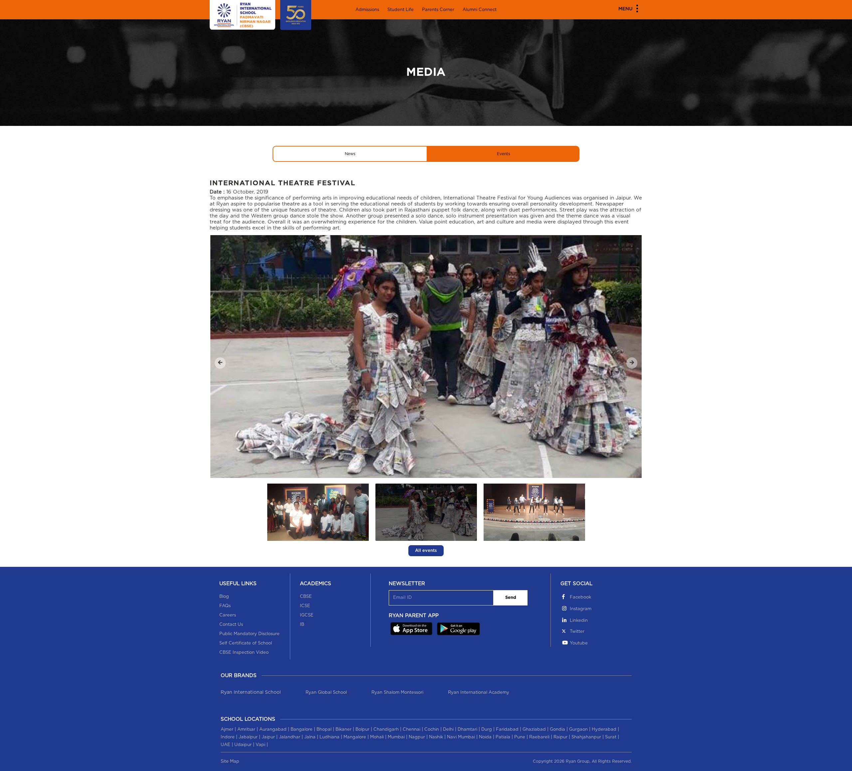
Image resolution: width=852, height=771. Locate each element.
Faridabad (507, 729)
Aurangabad (273, 729)
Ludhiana (329, 737)
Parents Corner (438, 10)
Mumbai (396, 737)
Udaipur (243, 745)
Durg (486, 729)
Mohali (377, 737)
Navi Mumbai (461, 737)
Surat (610, 737)
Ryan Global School (326, 692)
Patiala (503, 737)
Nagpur (417, 737)
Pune (519, 737)
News (350, 154)
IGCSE (307, 615)
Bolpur (362, 729)
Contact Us (231, 624)
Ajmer (227, 729)
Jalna (310, 737)
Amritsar (246, 729)
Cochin (431, 729)
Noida (485, 737)
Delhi (448, 729)
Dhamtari (467, 729)
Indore (228, 737)
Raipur (560, 737)
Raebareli (539, 737)
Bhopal (324, 729)
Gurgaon (578, 729)
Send (510, 597)
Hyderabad (604, 729)
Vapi (260, 745)
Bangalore (302, 729)
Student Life (400, 10)
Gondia (557, 729)
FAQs (225, 606)
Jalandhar (289, 737)
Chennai (411, 729)
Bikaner (343, 729)
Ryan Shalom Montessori (397, 692)
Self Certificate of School (245, 643)
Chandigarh (386, 729)
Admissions (367, 10)
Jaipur (268, 737)
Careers (227, 615)
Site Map (230, 761)
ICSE (305, 606)
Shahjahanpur (586, 737)
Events (503, 154)
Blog (224, 596)
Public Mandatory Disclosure (249, 634)
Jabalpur (248, 737)
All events (426, 551)
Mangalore (354, 737)
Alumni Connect (480, 10)
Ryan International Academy (478, 692)
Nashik (436, 737)
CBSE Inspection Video (244, 652)
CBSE (306, 596)
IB (302, 624)
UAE (225, 745)
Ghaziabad (534, 729)
